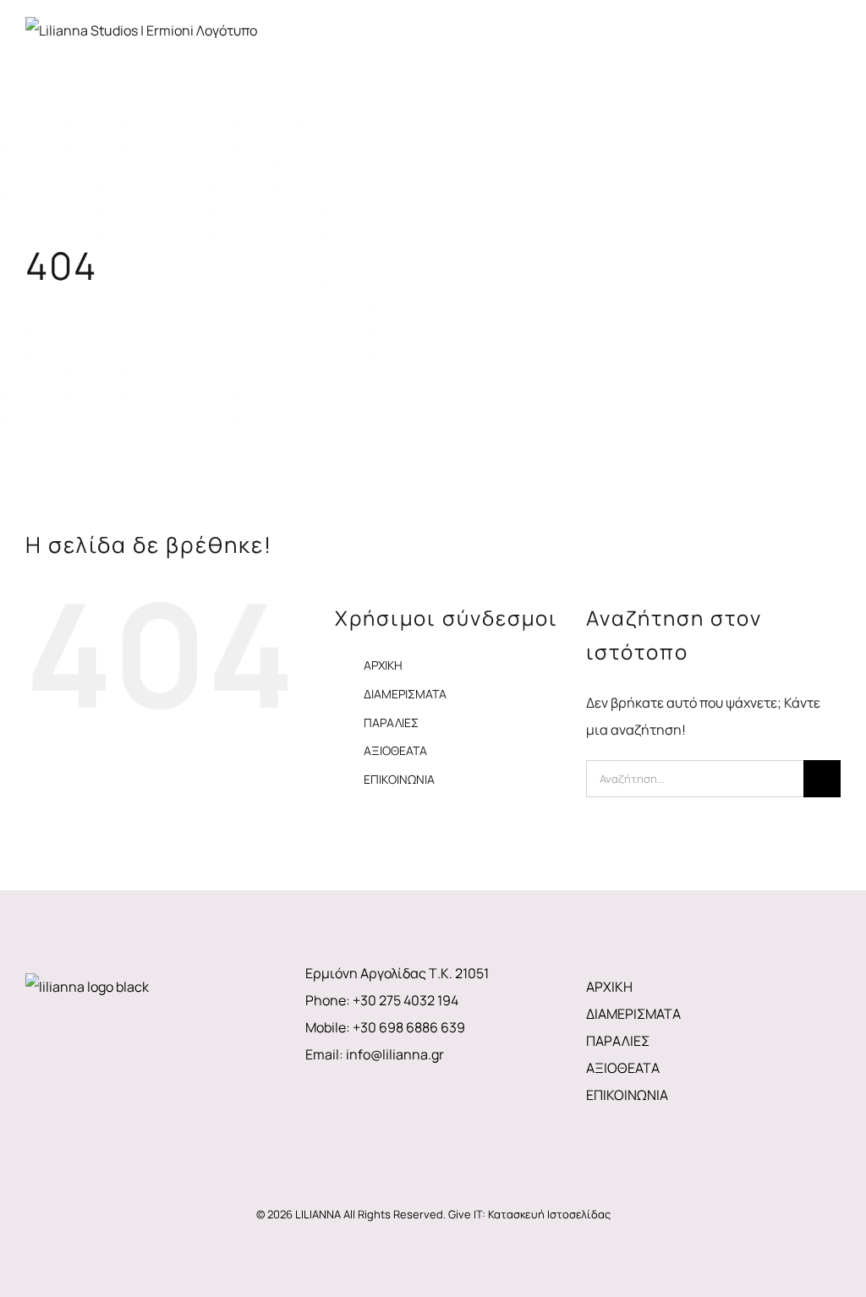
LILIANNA (318, 1214)
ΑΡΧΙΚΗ (383, 665)
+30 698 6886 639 (409, 1027)
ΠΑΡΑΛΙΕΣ (391, 722)
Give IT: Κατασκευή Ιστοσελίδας (529, 1214)
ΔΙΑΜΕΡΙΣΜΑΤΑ (405, 694)
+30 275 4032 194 (405, 1000)
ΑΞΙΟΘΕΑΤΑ (395, 750)
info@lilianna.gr (395, 1054)
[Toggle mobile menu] (834, 44)
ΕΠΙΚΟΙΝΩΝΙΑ (399, 779)
